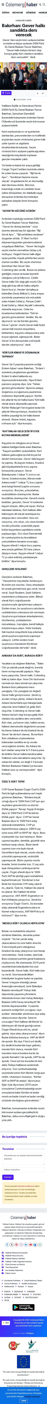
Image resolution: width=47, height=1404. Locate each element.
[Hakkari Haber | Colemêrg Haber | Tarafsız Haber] (21, 4)
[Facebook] (7, 1245)
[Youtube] (30, 1245)
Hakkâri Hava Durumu (14, 1256)
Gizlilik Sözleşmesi (29, 1284)
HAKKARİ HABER (11, 1294)
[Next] (35, 1245)
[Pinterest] (16, 1245)
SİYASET (17, 1298)
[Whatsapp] (40, 1245)
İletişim (21, 1286)
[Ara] (44, 4)
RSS (7, 1323)
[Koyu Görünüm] (40, 4)
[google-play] (23, 1308)
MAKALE (25, 1294)
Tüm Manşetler (11, 1267)
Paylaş (7, 93)
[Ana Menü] (3, 5)
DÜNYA (5, 13)
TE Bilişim (30, 1333)
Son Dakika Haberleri (14, 1270)
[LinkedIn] (26, 1245)
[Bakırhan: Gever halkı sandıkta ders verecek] (23, 76)
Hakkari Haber (23, 21)
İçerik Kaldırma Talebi (33, 1281)
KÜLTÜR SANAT (31, 1298)
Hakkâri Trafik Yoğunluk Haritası (18, 1262)
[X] (12, 1245)
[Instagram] (21, 1245)
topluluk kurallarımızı (26, 1186)
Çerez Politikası (10, 1284)
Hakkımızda (9, 1286)
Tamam (23, 1401)
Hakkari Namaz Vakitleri (15, 1259)
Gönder (8, 1177)
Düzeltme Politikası (12, 1281)
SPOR (6, 1300)
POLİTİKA (37, 1294)
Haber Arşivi (10, 1273)
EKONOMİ (17, 13)
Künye (30, 1286)
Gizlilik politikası (32, 1396)
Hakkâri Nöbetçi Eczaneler (16, 1253)
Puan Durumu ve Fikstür (15, 1264)
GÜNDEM (31, 13)
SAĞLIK (7, 1298)
